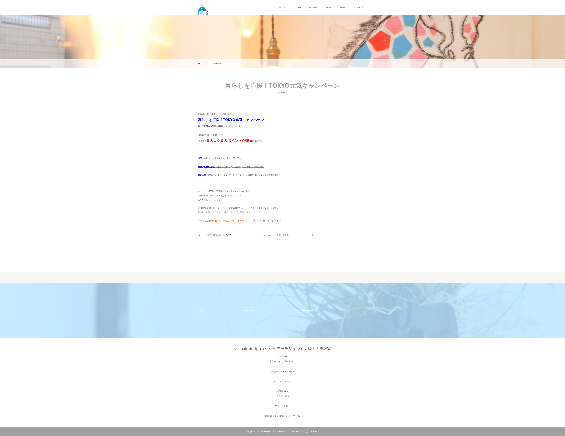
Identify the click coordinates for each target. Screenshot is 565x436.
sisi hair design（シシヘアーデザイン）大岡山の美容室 (282, 348)
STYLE (328, 7)
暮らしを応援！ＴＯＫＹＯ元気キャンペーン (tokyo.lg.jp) (224, 211)
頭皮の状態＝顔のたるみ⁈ (219, 235)
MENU (298, 7)
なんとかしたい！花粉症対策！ (276, 235)
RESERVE (313, 7)
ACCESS (282, 7)
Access (201, 310)
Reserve (249, 310)
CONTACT (358, 7)
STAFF (342, 7)
